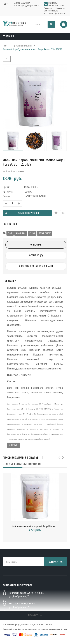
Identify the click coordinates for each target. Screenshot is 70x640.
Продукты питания (22, 45)
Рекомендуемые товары (20, 458)
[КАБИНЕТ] (7, 4)
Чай (10, 233)
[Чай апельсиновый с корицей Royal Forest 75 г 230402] (35, 497)
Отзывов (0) (36, 255)
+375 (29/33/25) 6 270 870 (54, 13)
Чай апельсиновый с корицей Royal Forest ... (35, 526)
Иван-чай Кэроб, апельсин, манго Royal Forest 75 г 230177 (32, 49)
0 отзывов (20, 171)
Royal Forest (45, 233)
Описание (35, 244)
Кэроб (32, 233)
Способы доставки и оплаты (36, 266)
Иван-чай (20, 233)
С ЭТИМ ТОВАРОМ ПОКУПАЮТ (22, 464)
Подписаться (55, 561)
